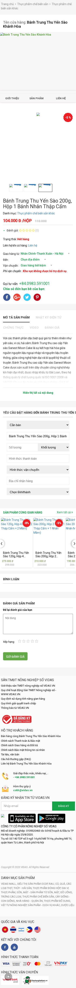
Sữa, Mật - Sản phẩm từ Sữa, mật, (38, 892)
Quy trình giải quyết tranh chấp (18, 703)
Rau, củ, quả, (57, 883)
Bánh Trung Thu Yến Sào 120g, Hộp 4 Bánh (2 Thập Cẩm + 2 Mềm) (16, 554)
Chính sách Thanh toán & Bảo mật (20, 740)
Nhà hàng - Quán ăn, (30, 900)
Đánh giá (52, 327)
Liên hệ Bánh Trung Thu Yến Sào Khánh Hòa (26, 763)
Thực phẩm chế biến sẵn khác (36, 213)
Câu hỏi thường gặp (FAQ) (16, 759)
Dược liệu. (68, 905)
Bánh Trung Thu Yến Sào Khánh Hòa (35, 24)
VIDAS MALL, (9, 883)
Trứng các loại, (11, 896)
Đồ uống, (66, 892)
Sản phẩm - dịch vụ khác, (44, 905)
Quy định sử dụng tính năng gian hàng (23, 698)
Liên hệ (61, 98)
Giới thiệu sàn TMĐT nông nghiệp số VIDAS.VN (28, 685)
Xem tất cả (64, 512)
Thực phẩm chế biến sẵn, (38, 896)
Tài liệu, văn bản (10, 754)
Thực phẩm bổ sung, (57, 900)
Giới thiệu (12, 98)
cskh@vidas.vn (23, 790)
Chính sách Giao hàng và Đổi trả (19, 745)
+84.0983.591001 (25, 777)
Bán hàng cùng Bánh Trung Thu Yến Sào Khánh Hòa (31, 736)
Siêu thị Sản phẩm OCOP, (33, 883)
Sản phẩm (36, 98)
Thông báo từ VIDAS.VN (15, 707)
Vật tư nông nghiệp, (14, 905)
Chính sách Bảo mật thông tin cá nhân (23, 749)
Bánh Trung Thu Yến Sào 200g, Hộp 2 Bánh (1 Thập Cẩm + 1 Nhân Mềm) (48, 554)
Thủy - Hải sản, (23, 888)
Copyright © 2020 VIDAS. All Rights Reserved (25, 867)
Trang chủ (7, 4)
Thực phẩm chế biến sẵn (32, 4)
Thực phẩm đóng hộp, (47, 888)
